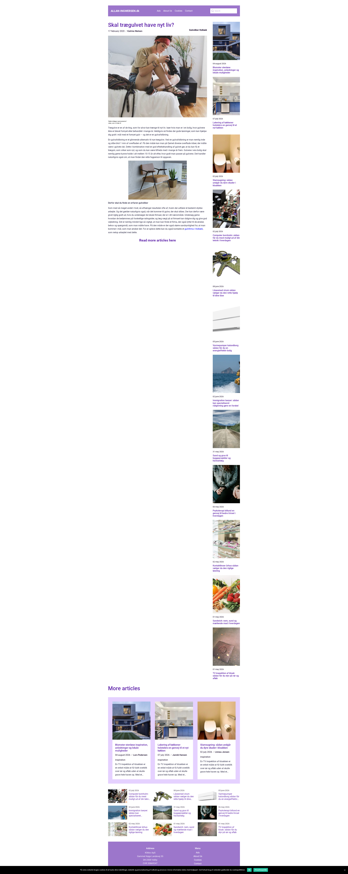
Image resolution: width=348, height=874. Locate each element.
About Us (167, 11)
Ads (159, 11)
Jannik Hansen (179, 755)
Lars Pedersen (140, 755)
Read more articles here (157, 240)
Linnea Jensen (222, 752)
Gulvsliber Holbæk (198, 30)
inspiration (120, 760)
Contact (188, 11)
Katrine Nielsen (134, 31)
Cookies (178, 11)
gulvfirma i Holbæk (194, 229)
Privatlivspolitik (261, 870)
